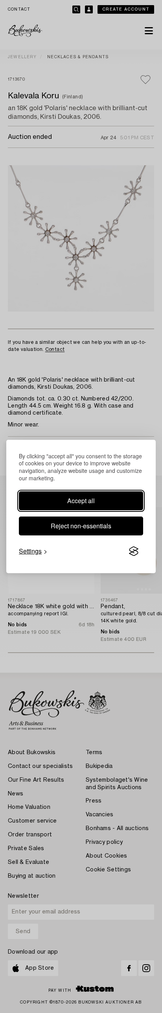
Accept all (81, 500)
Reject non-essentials (81, 525)
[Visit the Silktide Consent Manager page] (133, 551)
